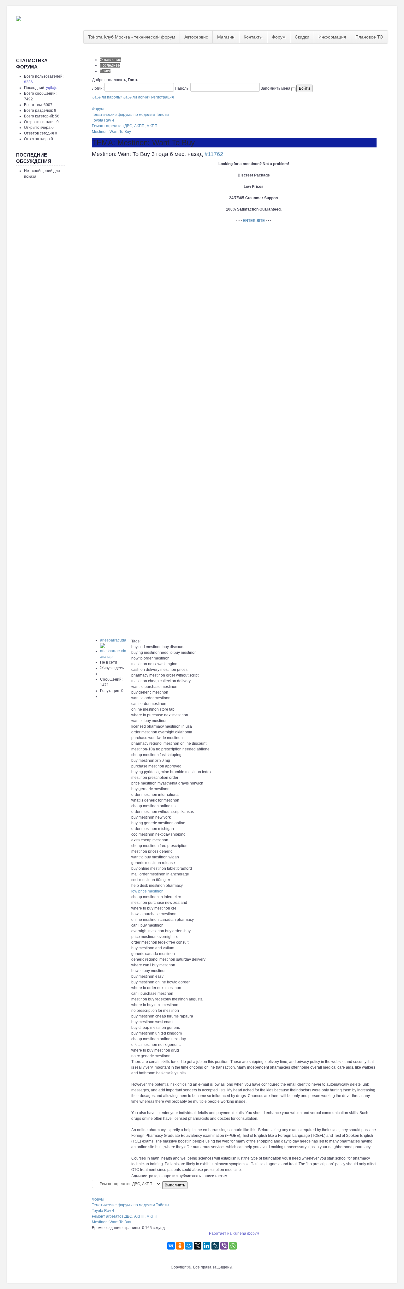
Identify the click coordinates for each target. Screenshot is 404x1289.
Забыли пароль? (107, 97)
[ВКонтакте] (171, 1246)
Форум (279, 36)
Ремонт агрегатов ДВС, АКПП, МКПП (124, 126)
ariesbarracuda (113, 640)
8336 (28, 82)
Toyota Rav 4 (103, 120)
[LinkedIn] (206, 1246)
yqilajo (51, 88)
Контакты (253, 36)
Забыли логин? (136, 97)
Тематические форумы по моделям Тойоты (130, 114)
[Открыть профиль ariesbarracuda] (115, 651)
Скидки (302, 36)
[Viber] (224, 1246)
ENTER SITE (254, 220)
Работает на (220, 1233)
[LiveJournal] (215, 1246)
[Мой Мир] (189, 1246)
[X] (197, 1246)
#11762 (214, 154)
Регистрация (162, 97)
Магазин (226, 36)
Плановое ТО (369, 36)
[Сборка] (18, 17)
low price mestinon (147, 891)
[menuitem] (132, 37)
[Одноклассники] (180, 1246)
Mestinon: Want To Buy (111, 131)
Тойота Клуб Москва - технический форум (131, 36)
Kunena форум (246, 1233)
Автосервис (196, 36)
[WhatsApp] (233, 1246)
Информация (332, 36)
